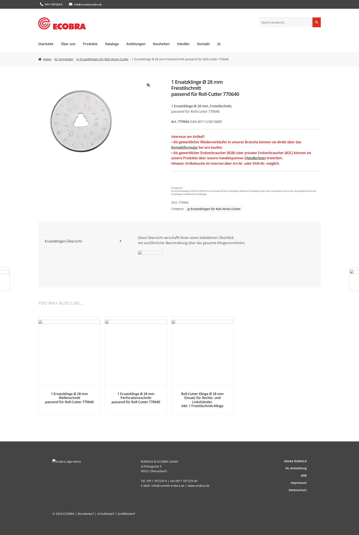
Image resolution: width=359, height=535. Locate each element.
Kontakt (203, 44)
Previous (48, 347)
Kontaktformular (184, 147)
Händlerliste (255, 158)
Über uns (68, 44)
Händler (183, 44)
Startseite (45, 44)
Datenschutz (298, 490)
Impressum (299, 483)
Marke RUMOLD (295, 461)
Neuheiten (161, 44)
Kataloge (112, 44)
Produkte (90, 44)
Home (47, 59)
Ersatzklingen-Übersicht (63, 241)
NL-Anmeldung (296, 468)
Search (316, 22)
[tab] (79, 241)
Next (310, 347)
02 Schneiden (63, 59)
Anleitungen (135, 44)
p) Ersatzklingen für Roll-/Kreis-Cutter (102, 59)
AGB (304, 475)
